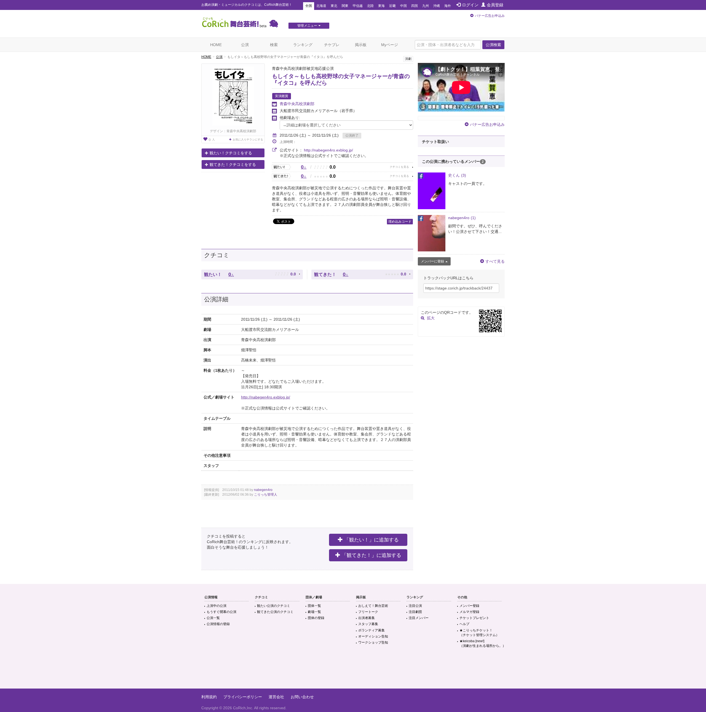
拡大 (431, 318)
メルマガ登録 (469, 612)
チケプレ (331, 44)
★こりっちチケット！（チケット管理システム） (479, 632)
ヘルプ (464, 624)
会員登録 (495, 4)
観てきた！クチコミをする (233, 164)
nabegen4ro (263, 490)
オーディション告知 (373, 636)
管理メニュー (307, 26)
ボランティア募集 (371, 630)
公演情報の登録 (218, 624)
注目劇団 (415, 612)
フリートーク (368, 612)
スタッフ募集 (368, 624)
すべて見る (495, 261)
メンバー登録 (469, 606)
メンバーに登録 (432, 261)
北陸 (370, 6)
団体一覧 (314, 606)
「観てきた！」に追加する (371, 555)
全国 (308, 6)
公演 (245, 44)
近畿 (392, 6)
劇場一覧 (314, 612)
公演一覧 (213, 618)
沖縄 (436, 6)
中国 (403, 6)
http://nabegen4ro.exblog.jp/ (328, 150)
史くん (457, 175)
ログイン (470, 4)
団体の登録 (316, 618)
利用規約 (209, 697)
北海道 (321, 6)
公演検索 (493, 44)
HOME (216, 44)
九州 (425, 6)
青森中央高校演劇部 (297, 104)
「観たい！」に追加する (371, 540)
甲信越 (358, 6)
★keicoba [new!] (482, 643)
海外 (447, 6)
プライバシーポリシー (242, 697)
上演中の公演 (216, 606)
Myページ (389, 44)
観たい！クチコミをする (231, 153)
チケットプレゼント (474, 618)
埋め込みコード (399, 222)
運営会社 (276, 697)
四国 (414, 6)
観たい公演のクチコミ (273, 606)
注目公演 (415, 606)
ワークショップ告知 (373, 642)
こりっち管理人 (265, 494)
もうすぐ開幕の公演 (221, 612)
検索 (274, 44)
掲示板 (361, 44)
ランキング (302, 44)
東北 (334, 6)
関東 (345, 6)
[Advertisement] (353, 670)
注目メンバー (419, 618)
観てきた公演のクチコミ (275, 612)
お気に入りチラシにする (248, 139)
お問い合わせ (302, 697)
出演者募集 (366, 618)
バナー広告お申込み (490, 16)
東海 (381, 6)
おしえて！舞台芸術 (373, 606)
